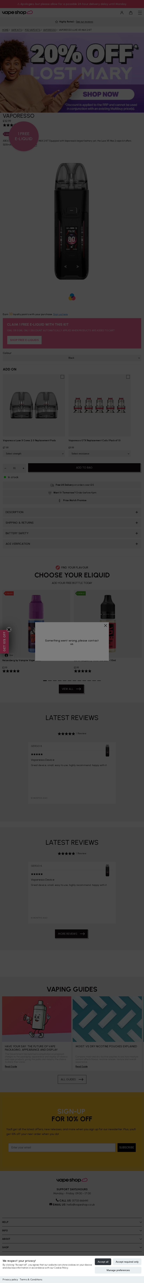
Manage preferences (118, 1270)
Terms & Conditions (31, 1279)
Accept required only (127, 1261)
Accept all (103, 1261)
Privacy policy (10, 1279)
